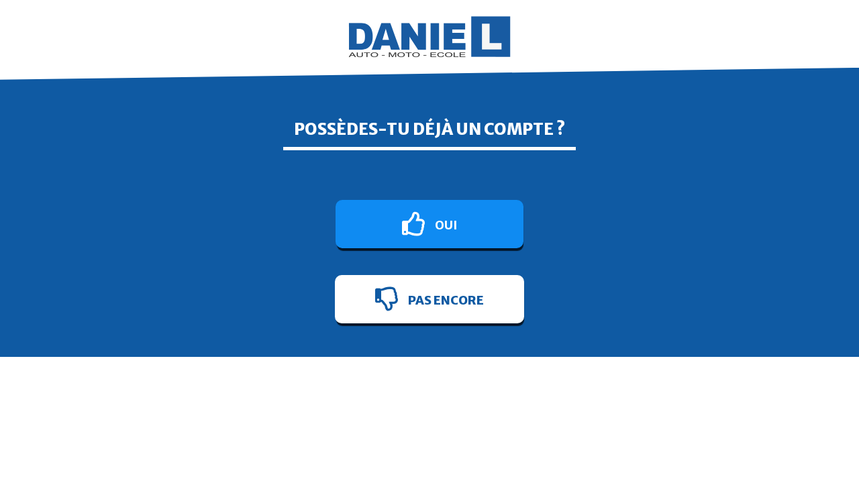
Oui (445, 225)
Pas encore (445, 300)
